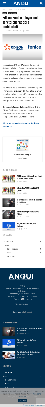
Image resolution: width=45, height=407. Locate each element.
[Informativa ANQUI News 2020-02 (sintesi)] (8, 214)
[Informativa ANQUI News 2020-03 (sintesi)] (8, 191)
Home (4, 9)
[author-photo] (22, 151)
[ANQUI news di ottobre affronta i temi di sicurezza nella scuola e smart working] (8, 179)
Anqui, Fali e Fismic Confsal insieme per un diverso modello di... (28, 353)
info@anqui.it (27, 312)
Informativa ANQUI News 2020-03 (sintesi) (28, 189)
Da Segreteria (20, 9)
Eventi (9, 252)
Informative (8, 241)
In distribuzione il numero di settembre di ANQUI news (29, 200)
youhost (39, 406)
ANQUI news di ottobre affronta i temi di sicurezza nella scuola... (29, 177)
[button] (4, 3)
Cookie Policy (26, 394)
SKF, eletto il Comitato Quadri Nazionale (26, 224)
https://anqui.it (22, 158)
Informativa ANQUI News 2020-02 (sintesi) (28, 212)
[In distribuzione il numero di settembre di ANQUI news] (8, 202)
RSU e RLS (11, 256)
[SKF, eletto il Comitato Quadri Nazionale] (8, 226)
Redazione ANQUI (11, 31)
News (11, 9)
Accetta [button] (23, 400)
